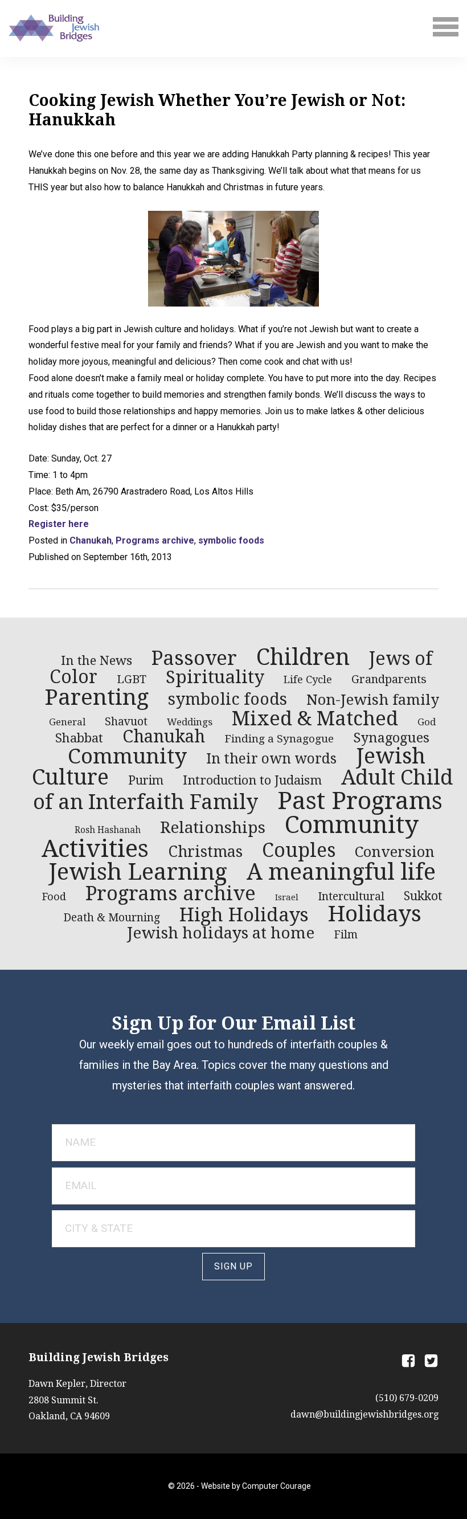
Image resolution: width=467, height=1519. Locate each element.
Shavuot (126, 721)
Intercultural (351, 896)
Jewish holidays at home (220, 933)
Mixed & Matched (315, 718)
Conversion (395, 851)
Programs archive (155, 540)
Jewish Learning (137, 872)
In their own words (271, 758)
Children (303, 657)
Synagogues (391, 738)
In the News (96, 660)
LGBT (131, 679)
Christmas (205, 851)
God (426, 722)
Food (54, 897)
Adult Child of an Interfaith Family (243, 789)
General (67, 722)
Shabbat (79, 737)
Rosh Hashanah (108, 830)
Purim (145, 780)
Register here (58, 523)
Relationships (212, 827)
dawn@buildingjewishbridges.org (364, 1414)
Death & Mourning (111, 917)
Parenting (97, 697)
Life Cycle (308, 679)
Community (127, 756)
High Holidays (244, 915)
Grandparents (389, 679)
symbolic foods (231, 540)
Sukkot (423, 896)
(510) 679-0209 (407, 1398)
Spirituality (215, 677)
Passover (194, 658)
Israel (286, 897)
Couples (298, 850)
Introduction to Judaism (252, 780)
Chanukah (90, 540)
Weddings (189, 722)
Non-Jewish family (372, 699)
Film (346, 934)
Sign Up (233, 1266)
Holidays (374, 913)
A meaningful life (341, 872)
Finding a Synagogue (279, 738)
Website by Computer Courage (256, 1486)
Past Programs (360, 800)
